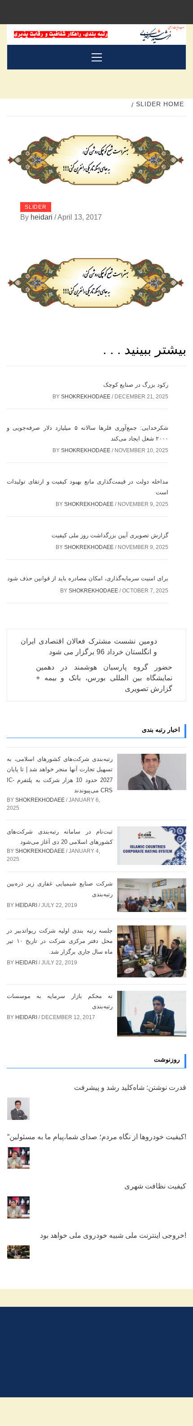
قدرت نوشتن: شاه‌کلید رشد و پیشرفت (130, 1087)
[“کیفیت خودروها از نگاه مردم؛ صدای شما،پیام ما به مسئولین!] (18, 1158)
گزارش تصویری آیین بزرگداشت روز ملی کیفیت (110, 535)
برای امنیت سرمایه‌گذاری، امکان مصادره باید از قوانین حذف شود (87, 578)
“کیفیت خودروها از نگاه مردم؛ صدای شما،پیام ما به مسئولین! (96, 1137)
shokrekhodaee (86, 396)
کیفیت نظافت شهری (155, 1186)
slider (36, 207)
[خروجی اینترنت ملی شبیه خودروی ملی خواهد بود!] (18, 1252)
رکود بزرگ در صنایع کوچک (135, 384)
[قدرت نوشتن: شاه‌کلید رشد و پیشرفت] (18, 1109)
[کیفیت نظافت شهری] (18, 1207)
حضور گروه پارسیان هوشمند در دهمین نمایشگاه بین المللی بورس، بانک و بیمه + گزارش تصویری (104, 677)
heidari (42, 217)
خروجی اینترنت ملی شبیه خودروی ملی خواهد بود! (113, 1235)
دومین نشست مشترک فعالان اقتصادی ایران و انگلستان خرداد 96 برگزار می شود (89, 646)
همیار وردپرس (55, 1411)
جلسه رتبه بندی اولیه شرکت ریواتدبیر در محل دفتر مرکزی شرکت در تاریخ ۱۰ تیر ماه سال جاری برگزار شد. (60, 941)
